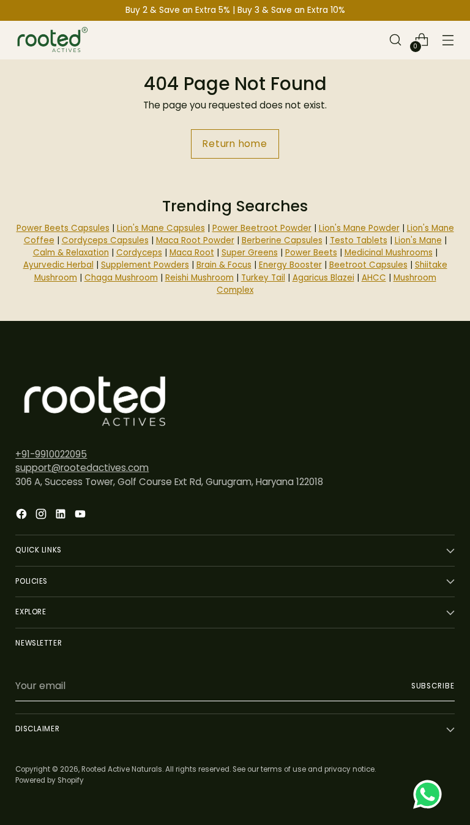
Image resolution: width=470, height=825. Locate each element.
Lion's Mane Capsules (161, 228)
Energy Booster (290, 265)
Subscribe (433, 686)
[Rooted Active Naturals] (52, 40)
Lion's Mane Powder (359, 228)
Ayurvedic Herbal (58, 265)
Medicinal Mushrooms (389, 252)
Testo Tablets (358, 240)
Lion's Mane (418, 240)
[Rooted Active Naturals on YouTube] (81, 516)
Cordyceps (139, 252)
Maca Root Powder (195, 240)
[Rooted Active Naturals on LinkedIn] (61, 516)
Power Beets (311, 252)
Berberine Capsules (282, 240)
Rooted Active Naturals (121, 769)
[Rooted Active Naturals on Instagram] (42, 516)
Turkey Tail (263, 278)
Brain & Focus (224, 265)
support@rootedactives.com (82, 467)
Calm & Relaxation (71, 252)
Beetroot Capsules (368, 265)
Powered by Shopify (49, 780)
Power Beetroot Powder (261, 228)
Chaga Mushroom (121, 278)
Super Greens (250, 252)
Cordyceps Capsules (105, 240)
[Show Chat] (430, 794)
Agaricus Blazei (323, 278)
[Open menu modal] (448, 40)
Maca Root (192, 252)
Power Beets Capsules (63, 228)
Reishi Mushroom (199, 278)
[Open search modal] (395, 40)
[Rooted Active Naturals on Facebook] (22, 516)
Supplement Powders (145, 265)
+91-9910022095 (51, 454)
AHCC (374, 278)
